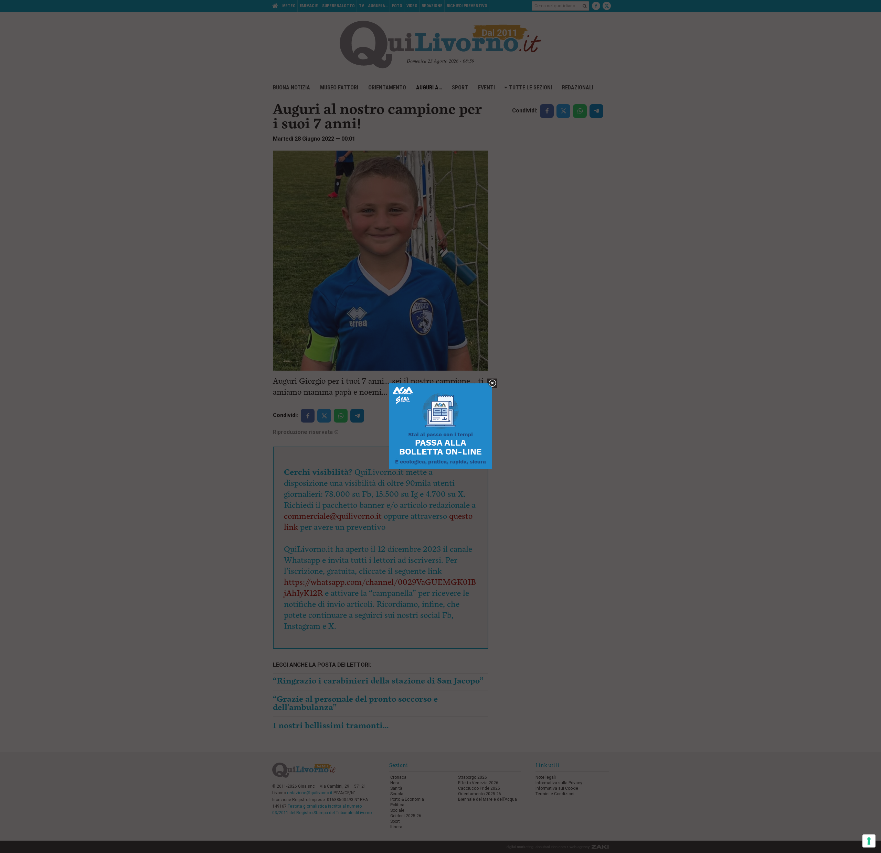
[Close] (492, 383)
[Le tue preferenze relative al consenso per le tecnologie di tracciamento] (868, 840)
